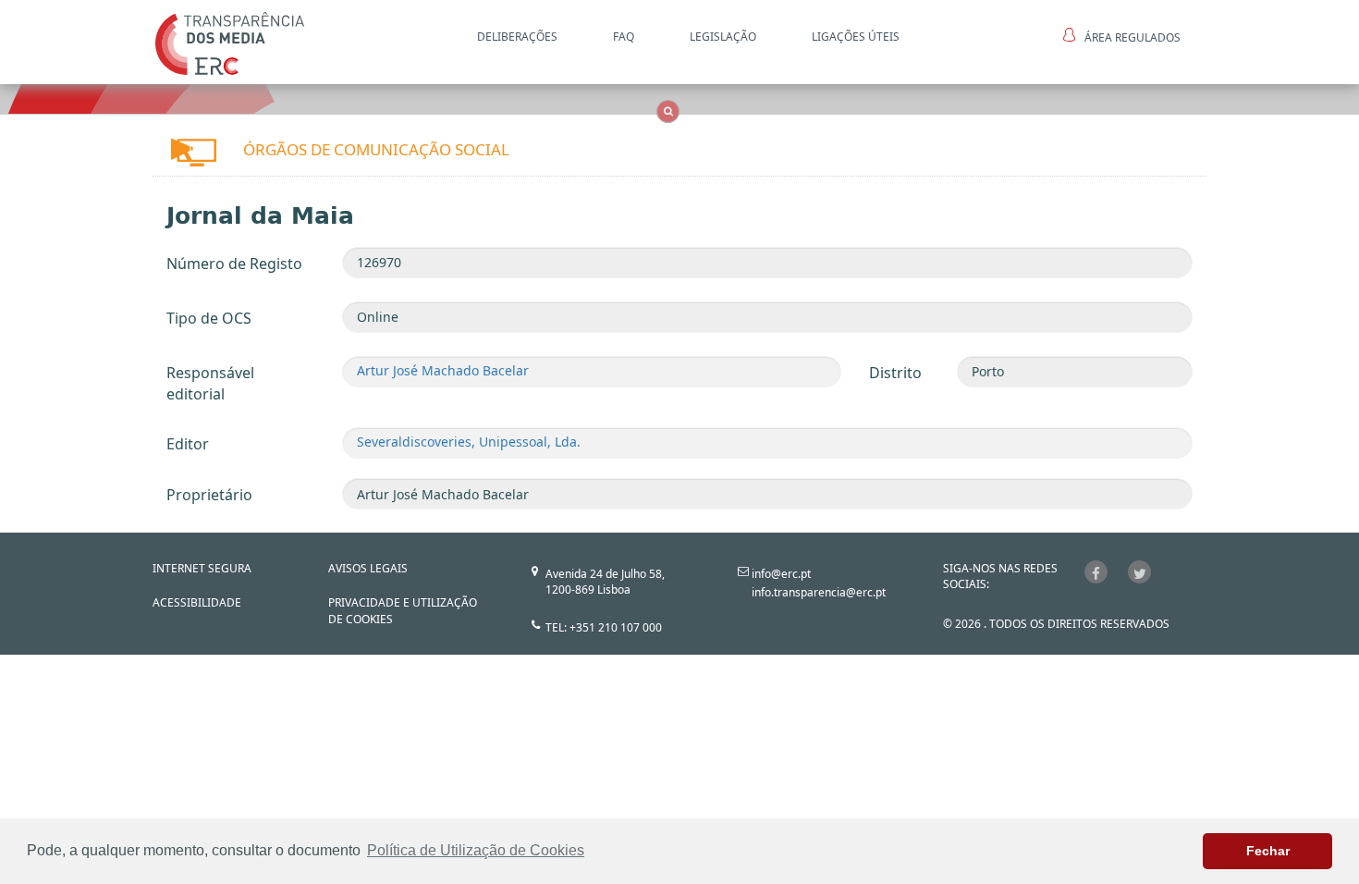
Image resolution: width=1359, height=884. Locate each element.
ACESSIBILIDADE (197, 602)
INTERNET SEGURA (202, 568)
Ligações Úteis (856, 36)
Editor (187, 444)
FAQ (623, 36)
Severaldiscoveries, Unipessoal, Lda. (469, 441)
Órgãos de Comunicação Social (376, 149)
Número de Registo (234, 263)
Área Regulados (1132, 37)
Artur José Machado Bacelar (443, 370)
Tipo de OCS (208, 318)
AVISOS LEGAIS (368, 568)
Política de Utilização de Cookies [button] (475, 850)
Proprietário (209, 495)
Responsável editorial (210, 383)
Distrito (895, 372)
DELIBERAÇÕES (517, 36)
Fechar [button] (1268, 850)
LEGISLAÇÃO (723, 36)
